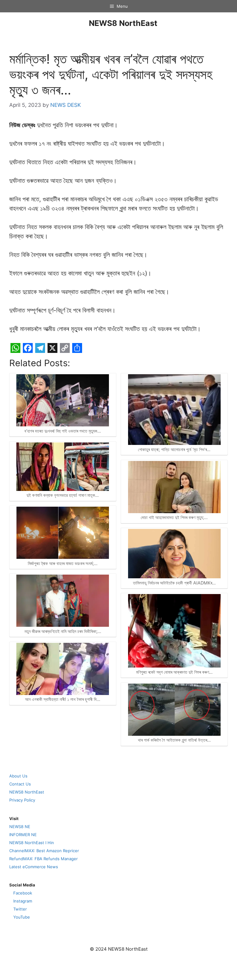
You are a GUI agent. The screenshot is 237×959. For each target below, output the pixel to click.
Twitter (20, 909)
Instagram (22, 900)
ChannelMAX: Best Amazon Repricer (44, 850)
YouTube (21, 917)
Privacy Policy (22, 800)
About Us (18, 775)
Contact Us (20, 783)
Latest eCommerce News (33, 866)
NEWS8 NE (19, 826)
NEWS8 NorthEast (123, 23)
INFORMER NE (23, 834)
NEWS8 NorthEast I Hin (31, 842)
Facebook (22, 892)
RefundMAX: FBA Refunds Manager (43, 858)
